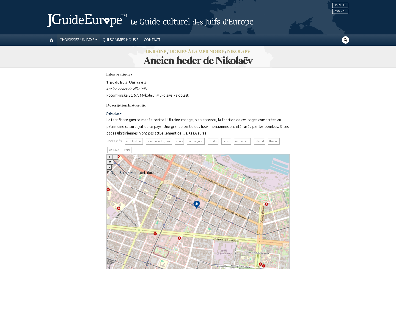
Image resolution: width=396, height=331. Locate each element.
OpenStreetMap (124, 173)
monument (242, 141)
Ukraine (273, 141)
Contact (152, 40)
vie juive (114, 149)
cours (179, 141)
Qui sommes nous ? (120, 40)
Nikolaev (238, 51)
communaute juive (159, 141)
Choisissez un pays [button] (77, 40)
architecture (134, 141)
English (340, 5)
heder (226, 141)
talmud (259, 141)
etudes (213, 141)
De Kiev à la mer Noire (196, 51)
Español (340, 11)
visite (127, 149)
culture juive (196, 141)
